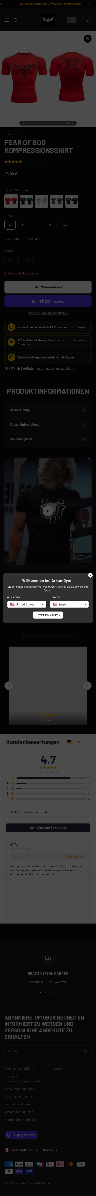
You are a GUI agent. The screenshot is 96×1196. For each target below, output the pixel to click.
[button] (26, 604)
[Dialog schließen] (90, 576)
